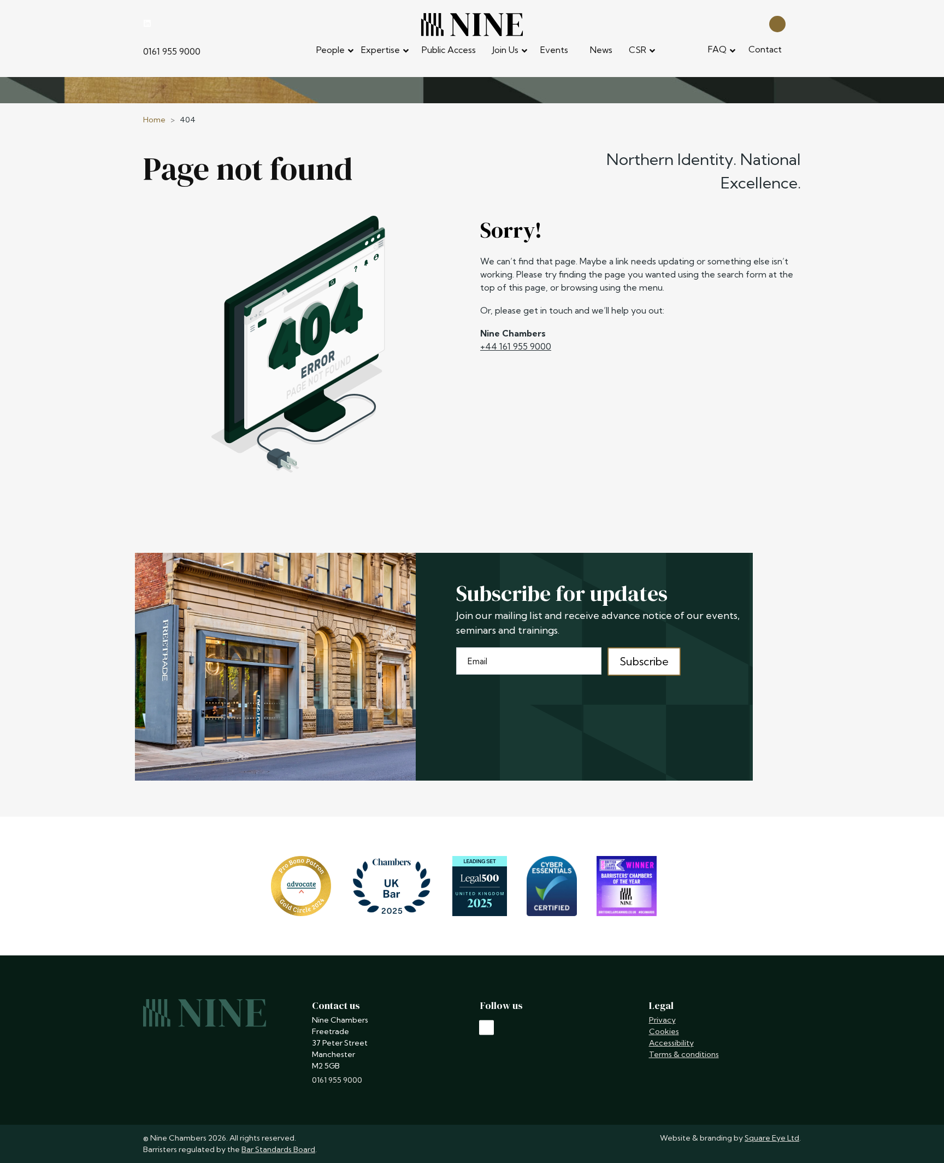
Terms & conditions (684, 1054)
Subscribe (644, 661)
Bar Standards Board (278, 1149)
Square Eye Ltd (772, 1138)
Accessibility (671, 1043)
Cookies (664, 1031)
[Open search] (777, 23)
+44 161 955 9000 (515, 346)
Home (154, 120)
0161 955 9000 (171, 51)
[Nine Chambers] (472, 24)
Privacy (662, 1020)
